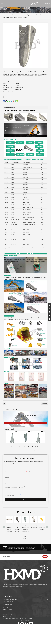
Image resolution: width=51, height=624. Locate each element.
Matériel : (5, 85)
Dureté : (5, 83)
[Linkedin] (21, 623)
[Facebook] (19, 623)
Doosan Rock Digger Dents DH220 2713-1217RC (25, 446)
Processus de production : (8, 91)
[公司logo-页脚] (25, 572)
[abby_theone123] (49, 319)
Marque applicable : (7, 87)
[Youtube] (25, 623)
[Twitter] (23, 623)
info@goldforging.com (9, 614)
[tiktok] (32, 623)
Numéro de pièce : (7, 81)
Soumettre (25, 499)
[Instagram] (27, 623)
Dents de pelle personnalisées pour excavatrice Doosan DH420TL (38, 446)
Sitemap (30, 618)
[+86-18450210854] (49, 312)
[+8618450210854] (49, 305)
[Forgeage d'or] (49, 308)
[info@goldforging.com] (49, 315)
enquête (11, 97)
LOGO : (5, 89)
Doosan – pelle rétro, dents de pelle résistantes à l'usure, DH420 (12, 446)
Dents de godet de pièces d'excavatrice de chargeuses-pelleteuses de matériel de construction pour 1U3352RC (9, 531)
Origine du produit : (7, 79)
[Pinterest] (30, 623)
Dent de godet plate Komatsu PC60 (42, 518)
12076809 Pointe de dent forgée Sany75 (17, 525)
